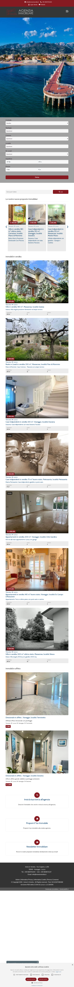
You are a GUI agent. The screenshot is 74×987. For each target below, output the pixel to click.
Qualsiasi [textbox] (9, 154)
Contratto (8, 120)
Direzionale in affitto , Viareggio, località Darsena (24, 776)
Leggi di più (58, 971)
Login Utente (33, 4)
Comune (8, 135)
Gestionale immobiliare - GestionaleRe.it (56, 889)
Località (8, 143)
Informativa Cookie (40, 879)
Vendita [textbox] (8, 123)
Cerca (37, 177)
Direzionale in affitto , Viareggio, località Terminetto (25, 717)
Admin (18, 879)
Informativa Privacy (27, 879)
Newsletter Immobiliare (37, 846)
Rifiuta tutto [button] (43, 979)
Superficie (9, 159)
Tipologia (9, 128)
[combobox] (37, 123)
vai (61, 192)
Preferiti (42, 4)
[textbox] (37, 138)
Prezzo (8, 166)
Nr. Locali (9, 151)
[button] (37, 983)
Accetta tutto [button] (31, 979)
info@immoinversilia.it (32, 2)
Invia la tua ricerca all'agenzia (37, 799)
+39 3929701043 (47, 2)
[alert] (37, 975)
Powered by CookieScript (37, 985)
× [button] (72, 965)
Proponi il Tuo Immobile (37, 823)
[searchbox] (37, 131)
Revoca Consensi (53, 879)
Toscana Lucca (13, 226)
